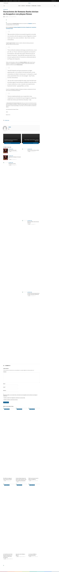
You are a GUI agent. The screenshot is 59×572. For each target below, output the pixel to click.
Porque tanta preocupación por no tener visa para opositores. (33, 294)
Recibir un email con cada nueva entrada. (11, 399)
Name (4, 383)
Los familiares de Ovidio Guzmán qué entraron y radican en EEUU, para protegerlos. (7, 556)
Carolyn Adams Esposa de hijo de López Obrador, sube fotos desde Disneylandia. (21, 479)
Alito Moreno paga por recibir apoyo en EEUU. (7, 479)
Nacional (39, 5)
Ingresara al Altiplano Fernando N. (15, 158)
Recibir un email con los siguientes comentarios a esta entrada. (14, 397)
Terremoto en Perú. (12, 163)
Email (4, 387)
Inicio (19, 5)
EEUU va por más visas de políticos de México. (33, 479)
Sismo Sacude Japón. (13, 150)
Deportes (23, 5)
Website (4, 390)
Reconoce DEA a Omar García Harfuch (33, 222)
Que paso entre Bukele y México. (20, 555)
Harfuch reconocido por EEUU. (33, 150)
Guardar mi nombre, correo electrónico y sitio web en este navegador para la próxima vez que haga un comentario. (20, 395)
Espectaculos (28, 5)
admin (7, 16)
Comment (4, 371)
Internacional (34, 5)
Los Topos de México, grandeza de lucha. (32, 555)
